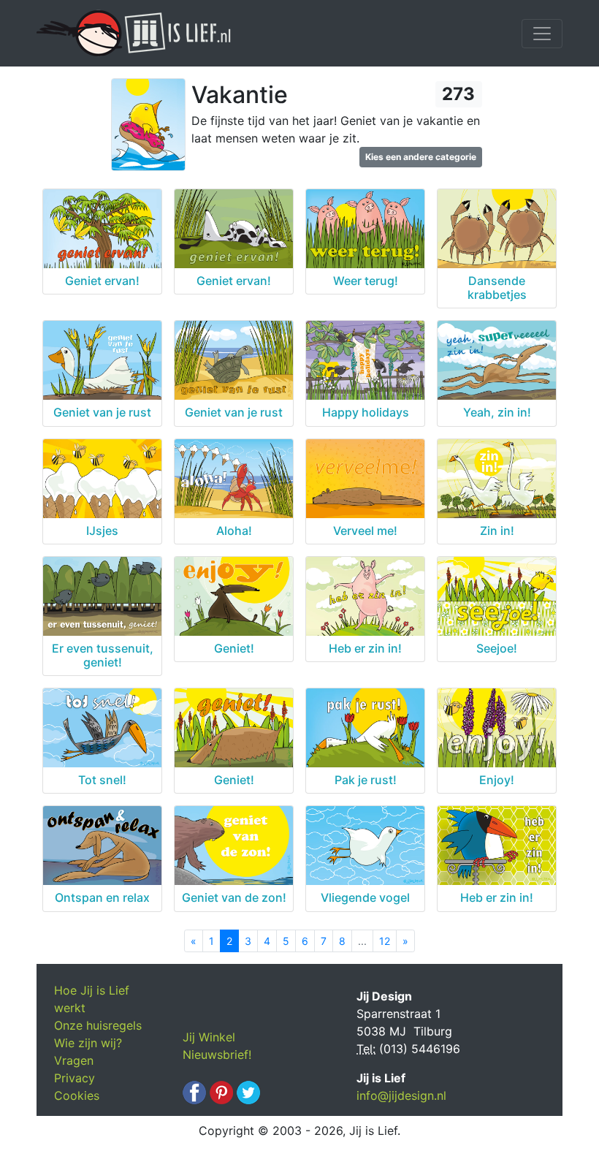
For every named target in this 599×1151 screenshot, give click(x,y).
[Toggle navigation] (542, 33)
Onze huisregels (98, 1025)
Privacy (74, 1078)
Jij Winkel (209, 1037)
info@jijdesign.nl (401, 1095)
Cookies (76, 1095)
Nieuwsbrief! (217, 1054)
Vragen (74, 1060)
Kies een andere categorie (420, 156)
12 (384, 941)
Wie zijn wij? (88, 1043)
